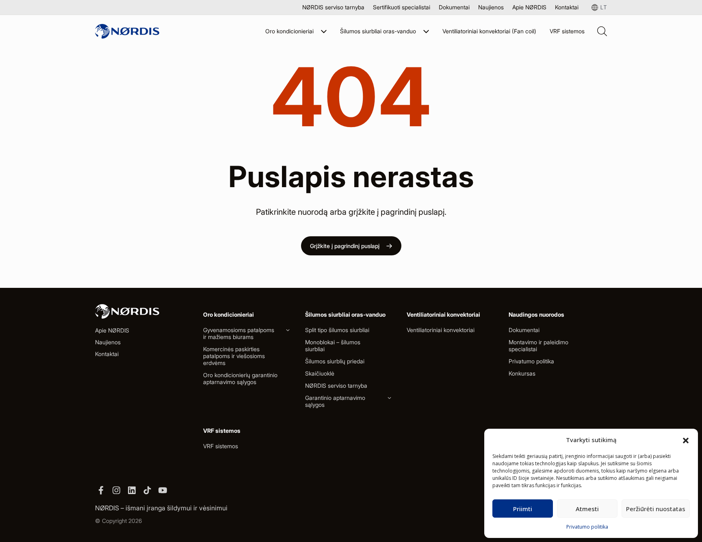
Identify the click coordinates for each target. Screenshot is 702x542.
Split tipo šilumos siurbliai (337, 329)
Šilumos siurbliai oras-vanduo (378, 31)
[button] (686, 440)
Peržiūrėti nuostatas (655, 509)
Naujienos (491, 7)
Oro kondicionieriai (289, 31)
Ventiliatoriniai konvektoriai (440, 329)
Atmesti (587, 509)
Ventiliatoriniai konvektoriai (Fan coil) (489, 31)
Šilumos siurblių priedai (334, 361)
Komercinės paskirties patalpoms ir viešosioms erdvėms (234, 355)
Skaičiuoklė (319, 373)
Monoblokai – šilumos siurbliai (332, 345)
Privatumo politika (587, 526)
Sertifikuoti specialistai (401, 7)
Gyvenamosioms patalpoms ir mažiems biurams (238, 333)
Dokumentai (454, 7)
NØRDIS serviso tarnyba (333, 7)
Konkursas (522, 373)
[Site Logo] (127, 31)
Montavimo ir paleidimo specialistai (538, 345)
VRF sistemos (567, 31)
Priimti (522, 509)
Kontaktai (566, 7)
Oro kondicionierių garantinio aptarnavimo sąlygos (240, 378)
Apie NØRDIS (529, 7)
